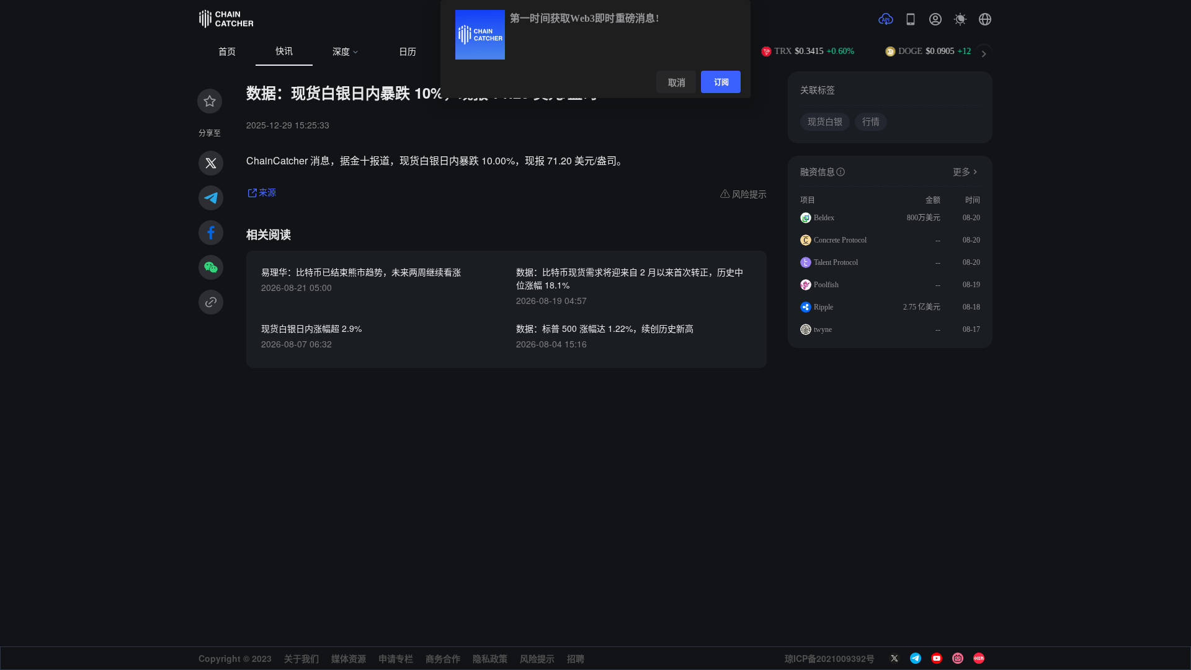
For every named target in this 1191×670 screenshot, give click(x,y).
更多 (961, 172)
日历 (407, 51)
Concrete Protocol (840, 240)
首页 (227, 51)
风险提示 (537, 658)
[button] (985, 19)
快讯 (284, 51)
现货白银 (825, 122)
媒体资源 (348, 658)
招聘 (575, 658)
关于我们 (301, 658)
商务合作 (443, 658)
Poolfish (826, 284)
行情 (871, 122)
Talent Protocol (836, 262)
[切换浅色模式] (960, 19)
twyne (823, 329)
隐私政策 (490, 658)
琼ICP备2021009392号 (830, 658)
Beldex (824, 217)
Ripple (823, 307)
